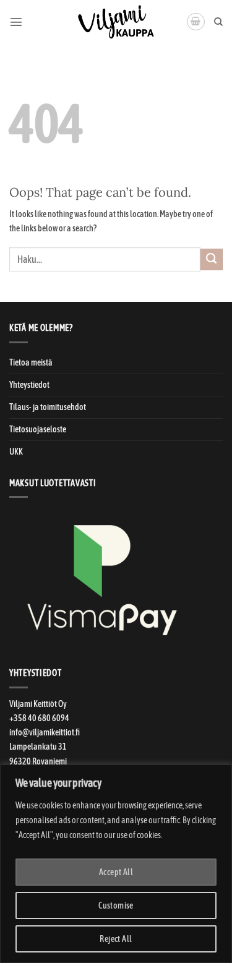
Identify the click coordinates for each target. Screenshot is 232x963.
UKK (16, 451)
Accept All (116, 872)
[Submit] (211, 260)
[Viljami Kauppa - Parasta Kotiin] (116, 21)
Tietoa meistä (31, 362)
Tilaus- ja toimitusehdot (47, 407)
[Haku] (218, 22)
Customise (116, 905)
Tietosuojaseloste (37, 429)
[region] (116, 863)
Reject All (116, 939)
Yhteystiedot (29, 385)
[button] (16, 21)
